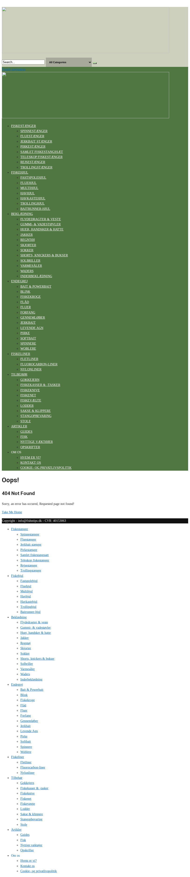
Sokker (26, 250)
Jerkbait (28, 322)
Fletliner (29, 359)
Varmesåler (31, 265)
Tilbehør (19, 374)
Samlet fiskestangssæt (41, 152)
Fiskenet (28, 395)
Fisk (24, 436)
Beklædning (22, 214)
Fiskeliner (20, 354)
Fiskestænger (23, 126)
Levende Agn (31, 328)
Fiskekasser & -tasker (40, 385)
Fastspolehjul (33, 177)
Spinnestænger (34, 131)
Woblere (28, 348)
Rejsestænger (32, 162)
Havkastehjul (32, 198)
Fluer (25, 307)
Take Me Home (12, 512)
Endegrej (19, 281)
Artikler (19, 426)
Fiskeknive (30, 390)
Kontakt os (30, 462)
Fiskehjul (19, 172)
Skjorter (28, 245)
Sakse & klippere (35, 411)
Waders (27, 271)
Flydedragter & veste (40, 219)
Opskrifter (30, 447)
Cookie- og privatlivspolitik (46, 468)
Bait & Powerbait (35, 286)
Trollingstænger (36, 167)
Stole (25, 421)
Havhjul (27, 193)
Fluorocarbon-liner (38, 364)
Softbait (28, 338)
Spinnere (28, 343)
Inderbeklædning (36, 276)
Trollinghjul (32, 203)
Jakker (26, 234)
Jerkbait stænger (36, 141)
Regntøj (27, 240)
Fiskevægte (30, 400)
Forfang (27, 312)
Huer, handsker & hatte (41, 229)
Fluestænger (32, 136)
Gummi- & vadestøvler (40, 224)
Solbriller (30, 260)
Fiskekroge (30, 297)
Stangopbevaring (35, 416)
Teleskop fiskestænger (41, 157)
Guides (26, 431)
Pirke (25, 333)
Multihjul (29, 188)
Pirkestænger (32, 146)
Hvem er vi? (30, 457)
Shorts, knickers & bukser (44, 255)
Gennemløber (32, 317)
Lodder (27, 405)
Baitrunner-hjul (35, 209)
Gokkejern (29, 380)
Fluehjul (28, 183)
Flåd (24, 302)
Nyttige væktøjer (36, 442)
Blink (25, 291)
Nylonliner (30, 369)
